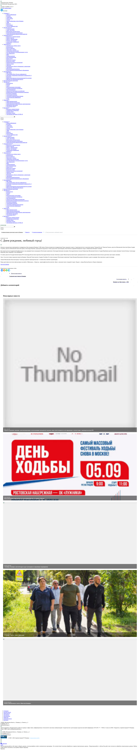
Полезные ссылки (10, 113)
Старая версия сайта (34, 738)
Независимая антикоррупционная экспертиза (17, 92)
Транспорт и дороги (11, 49)
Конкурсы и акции (11, 60)
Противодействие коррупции (10, 80)
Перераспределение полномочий (14, 62)
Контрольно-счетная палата (13, 31)
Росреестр (8, 76)
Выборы (8, 43)
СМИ (7, 22)
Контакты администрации (12, 109)
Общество (6, 100)
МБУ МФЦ (9, 72)
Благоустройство (10, 48)
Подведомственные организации (14, 32)
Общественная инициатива (13, 102)
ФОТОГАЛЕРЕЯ (5, 264)
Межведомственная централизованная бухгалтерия (18, 78)
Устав (7, 98)
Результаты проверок (11, 93)
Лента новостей (7, 497)
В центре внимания (7, 565)
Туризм (8, 19)
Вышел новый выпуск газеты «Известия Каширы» (17, 703)
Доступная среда (10, 53)
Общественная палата (11, 101)
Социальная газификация (12, 41)
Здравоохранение (10, 56)
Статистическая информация (13, 97)
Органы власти (7, 27)
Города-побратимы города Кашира (14, 21)
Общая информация (11, 14)
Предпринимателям (11, 57)
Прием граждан (10, 38)
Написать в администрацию (13, 36)
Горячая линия (9, 111)
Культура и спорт (10, 61)
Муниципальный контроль (13, 69)
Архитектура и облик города (13, 45)
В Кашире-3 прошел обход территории (14, 635)
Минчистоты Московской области (14, 79)
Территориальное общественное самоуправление (18, 104)
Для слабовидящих (6, 8)
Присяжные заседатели (12, 105)
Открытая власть (7, 35)
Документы (6, 82)
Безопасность (9, 47)
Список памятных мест (12, 26)
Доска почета (9, 18)
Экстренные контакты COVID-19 (14, 114)
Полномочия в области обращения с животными (18, 66)
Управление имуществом (12, 50)
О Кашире (6, 13)
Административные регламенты (14, 88)
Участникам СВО (10, 106)
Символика (9, 17)
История (8, 16)
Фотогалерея (9, 25)
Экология (8, 65)
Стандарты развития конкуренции (14, 96)
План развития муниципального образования (17, 70)
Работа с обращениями (11, 39)
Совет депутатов (10, 30)
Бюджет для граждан (11, 40)
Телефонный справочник (12, 110)
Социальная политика (11, 94)
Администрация (10, 28)
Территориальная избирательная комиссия (16, 34)
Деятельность (6, 44)
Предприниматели (10, 89)
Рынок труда (9, 58)
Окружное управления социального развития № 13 (18, 75)
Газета (7, 85)
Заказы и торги (10, 63)
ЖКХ (7, 54)
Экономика (9, 67)
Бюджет (8, 84)
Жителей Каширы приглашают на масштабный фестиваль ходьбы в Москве (24, 498)
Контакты (6, 107)
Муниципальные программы (13, 87)
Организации (6, 71)
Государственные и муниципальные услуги (17, 52)
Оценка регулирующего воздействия (15, 91)
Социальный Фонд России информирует (16, 74)
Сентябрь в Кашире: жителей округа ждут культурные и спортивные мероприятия (26, 566)
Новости (8, 23)
